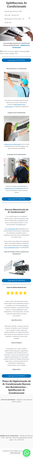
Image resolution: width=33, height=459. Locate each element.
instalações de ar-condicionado (14, 188)
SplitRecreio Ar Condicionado (16, 4)
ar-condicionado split (12, 229)
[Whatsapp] (26, 453)
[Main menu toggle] (29, 18)
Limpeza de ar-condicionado (12, 144)
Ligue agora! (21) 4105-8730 (16, 60)
